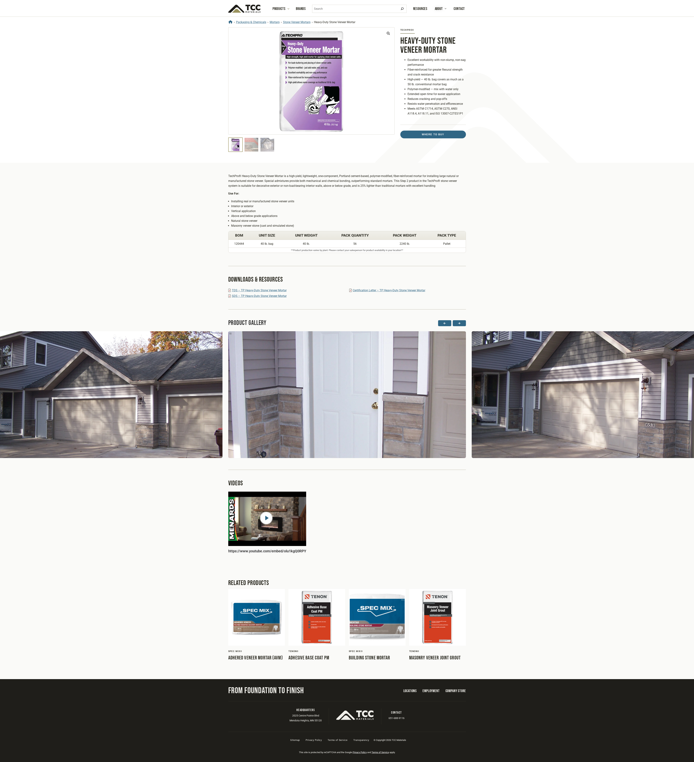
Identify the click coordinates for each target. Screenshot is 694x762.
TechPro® (407, 30)
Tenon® (293, 651)
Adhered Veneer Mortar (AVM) (255, 658)
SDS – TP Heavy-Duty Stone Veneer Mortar (259, 296)
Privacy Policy (314, 740)
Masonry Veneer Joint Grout (435, 658)
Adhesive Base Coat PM (308, 658)
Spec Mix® (235, 651)
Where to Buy (433, 134)
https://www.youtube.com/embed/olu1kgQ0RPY (267, 551)
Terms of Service (337, 740)
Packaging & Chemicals (251, 22)
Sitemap (295, 740)
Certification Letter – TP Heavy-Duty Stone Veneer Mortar (389, 290)
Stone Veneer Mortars (296, 22)
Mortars (275, 22)
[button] (388, 33)
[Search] (402, 9)
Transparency (361, 740)
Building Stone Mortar (369, 658)
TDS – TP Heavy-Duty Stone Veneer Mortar (259, 290)
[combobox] (359, 9)
